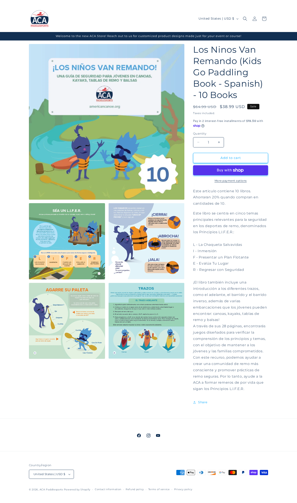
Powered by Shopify (77, 489)
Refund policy (135, 489)
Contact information (108, 489)
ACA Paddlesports (51, 489)
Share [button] (202, 402)
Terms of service (159, 489)
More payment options (231, 180)
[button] (245, 19)
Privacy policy (183, 489)
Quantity (199, 133)
